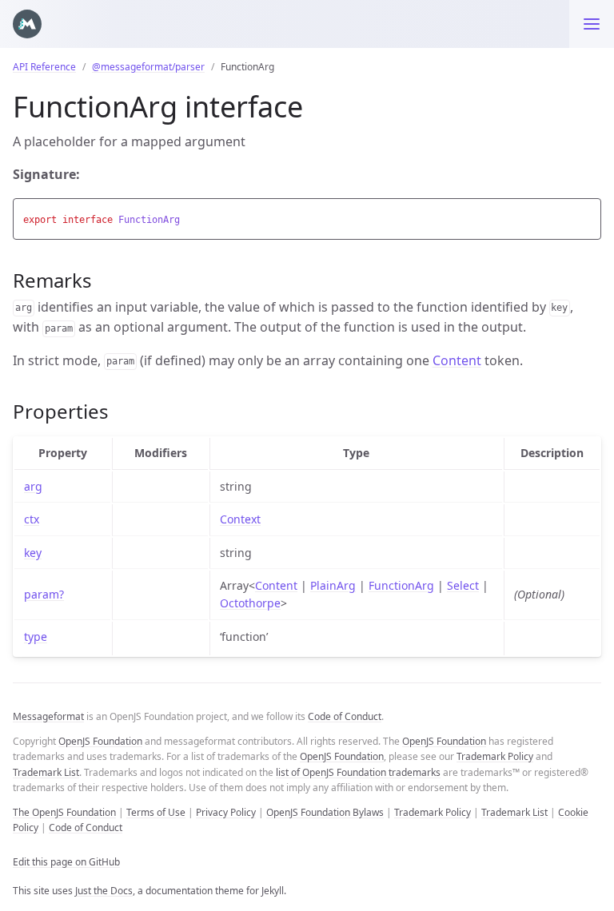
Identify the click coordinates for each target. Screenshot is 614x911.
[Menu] (591, 24)
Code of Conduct (344, 716)
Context (240, 519)
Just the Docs (104, 890)
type (35, 636)
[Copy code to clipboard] (586, 215)
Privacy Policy (226, 812)
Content (457, 360)
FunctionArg (401, 585)
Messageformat (48, 716)
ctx (31, 519)
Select (463, 585)
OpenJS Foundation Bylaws (325, 812)
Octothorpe (250, 603)
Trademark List (46, 772)
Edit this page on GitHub (66, 862)
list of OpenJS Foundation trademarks (358, 772)
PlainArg (333, 585)
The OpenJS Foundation (64, 812)
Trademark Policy (495, 756)
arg (33, 486)
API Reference (44, 67)
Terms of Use (155, 812)
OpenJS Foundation (100, 741)
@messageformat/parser (148, 67)
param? (44, 594)
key (33, 552)
